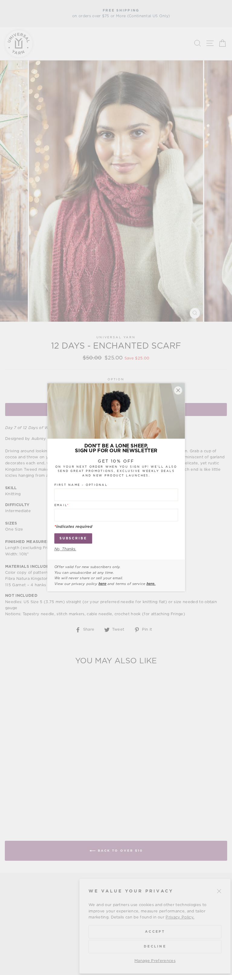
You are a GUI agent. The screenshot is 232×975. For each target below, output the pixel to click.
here (102, 584)
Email (61, 505)
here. (150, 584)
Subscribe (73, 538)
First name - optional (81, 485)
